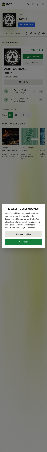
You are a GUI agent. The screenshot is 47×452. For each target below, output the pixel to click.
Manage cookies (23, 234)
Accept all (23, 242)
